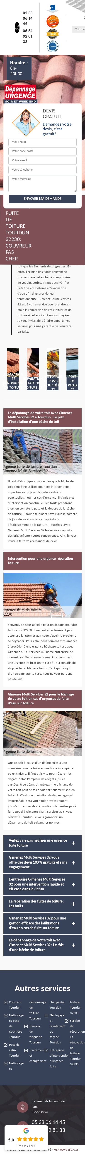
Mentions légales (66, 1150)
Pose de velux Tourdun (14, 1050)
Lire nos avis (26, 1146)
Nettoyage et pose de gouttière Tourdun (15, 1026)
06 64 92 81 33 (28, 36)
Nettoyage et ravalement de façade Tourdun (55, 1029)
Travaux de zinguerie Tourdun (35, 1034)
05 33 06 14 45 (28, 18)
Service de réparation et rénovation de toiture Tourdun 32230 (76, 1042)
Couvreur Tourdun (15, 1005)
